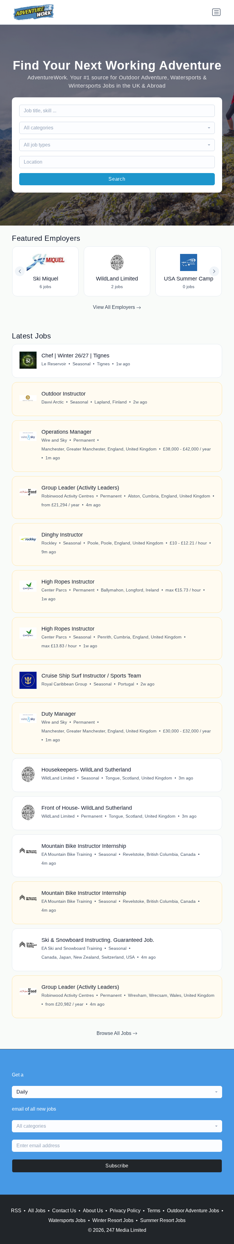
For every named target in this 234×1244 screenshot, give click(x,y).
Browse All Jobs (115, 1033)
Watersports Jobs (67, 1220)
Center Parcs (54, 590)
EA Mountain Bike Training (66, 854)
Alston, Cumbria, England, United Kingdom (169, 496)
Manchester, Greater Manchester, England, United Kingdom (99, 449)
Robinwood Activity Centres (67, 496)
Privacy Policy (125, 1210)
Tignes (103, 363)
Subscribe (117, 1165)
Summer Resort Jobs (163, 1220)
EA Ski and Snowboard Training (71, 948)
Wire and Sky (54, 440)
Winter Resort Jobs (112, 1220)
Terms (153, 1210)
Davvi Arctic (52, 402)
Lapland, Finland (110, 402)
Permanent (84, 440)
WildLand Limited (58, 778)
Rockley (49, 543)
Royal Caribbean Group (64, 684)
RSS (16, 1210)
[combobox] (117, 128)
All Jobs (36, 1210)
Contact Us (64, 1210)
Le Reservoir (53, 363)
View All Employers (114, 307)
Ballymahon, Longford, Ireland (130, 590)
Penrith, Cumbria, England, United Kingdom (140, 637)
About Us (93, 1210)
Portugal (126, 684)
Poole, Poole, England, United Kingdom (125, 543)
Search (117, 179)
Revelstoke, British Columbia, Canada (159, 854)
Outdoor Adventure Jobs (193, 1210)
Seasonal (81, 363)
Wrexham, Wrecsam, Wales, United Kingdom (171, 995)
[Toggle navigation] (216, 12)
